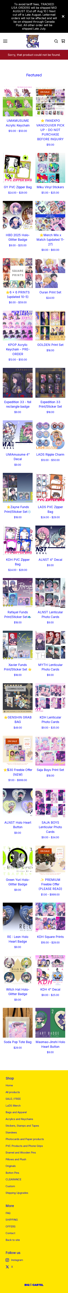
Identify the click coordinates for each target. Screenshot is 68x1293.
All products (13, 1092)
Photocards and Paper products (25, 1139)
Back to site (13, 1240)
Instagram (17, 1260)
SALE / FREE (13, 1098)
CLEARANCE (13, 1179)
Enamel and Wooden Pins (21, 1152)
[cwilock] (32, 41)
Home (9, 1085)
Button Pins (12, 1172)
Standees (11, 1132)
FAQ (8, 1213)
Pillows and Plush (16, 1159)
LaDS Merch (13, 1105)
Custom (10, 1186)
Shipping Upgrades (17, 1192)
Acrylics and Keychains (19, 1119)
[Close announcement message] (63, 16)
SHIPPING (12, 1219)
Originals (11, 1166)
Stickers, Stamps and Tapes (22, 1125)
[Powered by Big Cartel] (34, 1284)
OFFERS (11, 1226)
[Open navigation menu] (5, 41)
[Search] (56, 41)
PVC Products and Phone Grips (24, 1146)
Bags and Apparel (16, 1112)
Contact (10, 1233)
